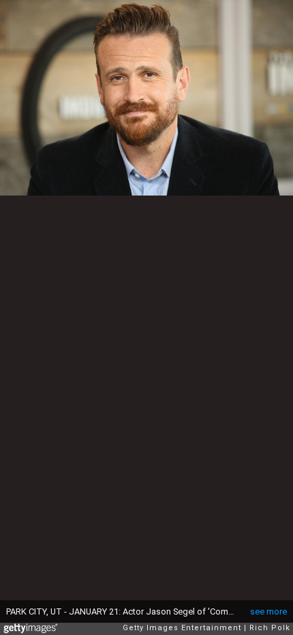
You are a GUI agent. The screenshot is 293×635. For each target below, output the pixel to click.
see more (268, 611)
